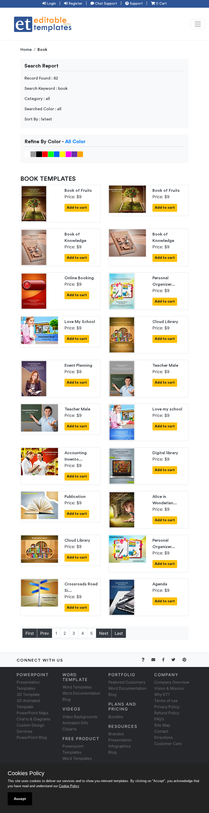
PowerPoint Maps (32, 712)
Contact (161, 731)
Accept (20, 799)
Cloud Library (165, 322)
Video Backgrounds (80, 716)
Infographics (119, 746)
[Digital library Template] (122, 465)
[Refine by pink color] (68, 154)
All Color (75, 141)
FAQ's (159, 719)
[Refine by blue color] (57, 154)
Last (119, 633)
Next (103, 633)
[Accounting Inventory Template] (39, 461)
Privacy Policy (166, 706)
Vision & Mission (169, 688)
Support (136, 3)
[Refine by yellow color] (63, 154)
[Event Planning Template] (34, 378)
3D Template (28, 694)
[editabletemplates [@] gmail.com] (156, 659)
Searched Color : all (42, 109)
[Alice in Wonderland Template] (122, 509)
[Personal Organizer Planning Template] (122, 290)
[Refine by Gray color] (33, 154)
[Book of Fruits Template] (34, 203)
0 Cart (161, 3)
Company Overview (171, 682)
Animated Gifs (75, 722)
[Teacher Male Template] (122, 378)
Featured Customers (126, 682)
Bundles (115, 716)
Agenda (159, 584)
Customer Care (168, 743)
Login (51, 3)
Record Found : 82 (41, 78)
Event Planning (78, 365)
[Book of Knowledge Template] (34, 247)
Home (26, 50)
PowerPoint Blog (32, 737)
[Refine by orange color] (80, 154)
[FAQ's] (145, 659)
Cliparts (69, 729)
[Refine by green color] (51, 154)
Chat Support (105, 3)
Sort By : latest (38, 119)
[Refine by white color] (27, 154)
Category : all (37, 99)
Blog (112, 752)
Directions (163, 737)
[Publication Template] (39, 504)
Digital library (165, 453)
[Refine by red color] (45, 154)
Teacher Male (165, 365)
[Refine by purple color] (74, 154)
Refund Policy (166, 712)
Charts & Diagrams (33, 719)
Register (75, 3)
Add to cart (77, 207)
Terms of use (166, 700)
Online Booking (79, 278)
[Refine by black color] (39, 154)
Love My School (79, 322)
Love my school (167, 409)
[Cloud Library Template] (122, 334)
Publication (75, 497)
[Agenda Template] (122, 596)
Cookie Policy (69, 786)
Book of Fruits (78, 190)
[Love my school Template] (122, 422)
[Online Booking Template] (34, 290)
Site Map (162, 725)
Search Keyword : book (46, 88)
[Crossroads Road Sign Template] (39, 592)
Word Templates (77, 687)
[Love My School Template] (39, 329)
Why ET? (162, 694)
